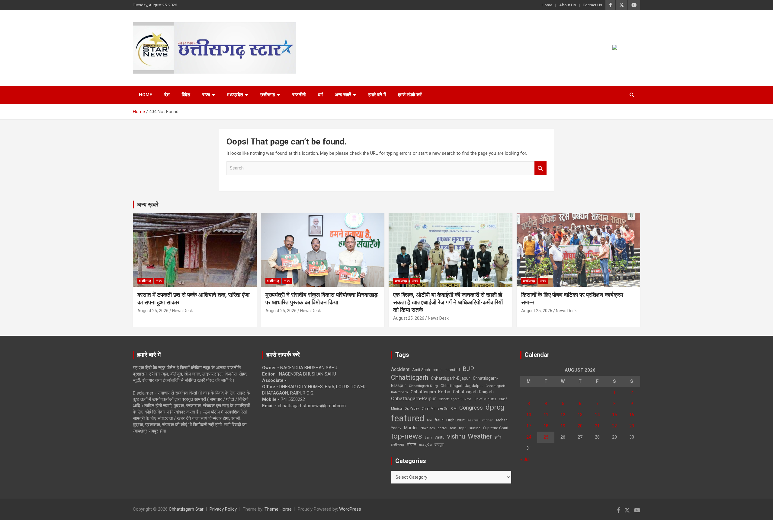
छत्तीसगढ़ (267, 94)
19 (562, 426)
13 (580, 414)
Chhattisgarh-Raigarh (473, 391)
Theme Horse (278, 509)
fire (429, 420)
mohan (487, 420)
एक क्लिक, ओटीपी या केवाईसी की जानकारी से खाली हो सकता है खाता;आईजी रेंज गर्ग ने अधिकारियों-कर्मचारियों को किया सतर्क (448, 302)
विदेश (186, 94)
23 (631, 426)
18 (546, 426)
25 (546, 437)
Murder (411, 427)
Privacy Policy (223, 509)
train (428, 437)
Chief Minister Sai (435, 409)
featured (407, 418)
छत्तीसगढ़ (397, 444)
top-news (406, 436)
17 (528, 426)
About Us (567, 5)
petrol (442, 428)
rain (453, 428)
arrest (438, 370)
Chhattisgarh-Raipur (413, 398)
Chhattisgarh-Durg (423, 386)
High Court (455, 420)
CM (454, 408)
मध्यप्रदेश (235, 94)
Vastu (439, 437)
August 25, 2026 (152, 310)
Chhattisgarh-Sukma (455, 399)
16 (631, 414)
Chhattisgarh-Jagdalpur (462, 385)
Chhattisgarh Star (186, 509)
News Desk (182, 310)
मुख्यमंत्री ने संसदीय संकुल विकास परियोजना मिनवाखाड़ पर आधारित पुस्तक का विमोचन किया (321, 298)
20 (580, 426)
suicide (474, 428)
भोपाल (411, 444)
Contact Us (592, 5)
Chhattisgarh (409, 377)
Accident (400, 369)
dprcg (495, 407)
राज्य (206, 94)
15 (614, 414)
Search (540, 168)
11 (546, 414)
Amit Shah (421, 369)
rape (463, 428)
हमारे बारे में (377, 94)
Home (547, 5)
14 (597, 414)
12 (562, 414)
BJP (468, 369)
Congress (471, 407)
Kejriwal (473, 420)
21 (597, 426)
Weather (480, 436)
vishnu (456, 436)
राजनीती (299, 94)
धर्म (320, 94)
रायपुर (439, 444)
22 (614, 426)
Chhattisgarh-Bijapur (450, 378)
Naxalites (428, 428)
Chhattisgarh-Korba (430, 392)
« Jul (524, 459)
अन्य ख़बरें (148, 204)
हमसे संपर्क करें (410, 94)
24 (528, 437)
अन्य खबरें (343, 94)
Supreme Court (495, 428)
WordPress (350, 509)
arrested (452, 369)
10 (528, 414)
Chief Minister (485, 399)
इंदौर (498, 437)
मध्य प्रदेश (425, 445)
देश (167, 94)
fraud (439, 420)
